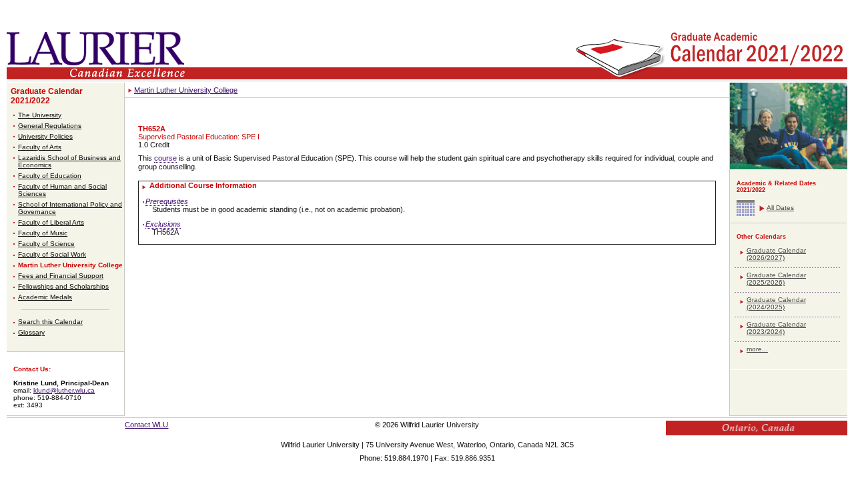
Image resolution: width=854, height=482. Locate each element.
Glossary (31, 332)
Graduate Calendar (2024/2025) (776, 303)
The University (39, 115)
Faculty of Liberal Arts (51, 222)
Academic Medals (45, 297)
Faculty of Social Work (52, 254)
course (165, 158)
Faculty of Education (49, 175)
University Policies (45, 136)
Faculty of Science (46, 243)
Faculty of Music (42, 233)
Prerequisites (166, 201)
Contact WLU (146, 425)
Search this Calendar (50, 321)
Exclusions (163, 224)
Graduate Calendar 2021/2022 (47, 96)
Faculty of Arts (39, 147)
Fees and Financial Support (60, 275)
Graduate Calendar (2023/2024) (776, 328)
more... (757, 349)
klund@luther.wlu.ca (64, 390)
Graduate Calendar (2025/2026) (776, 278)
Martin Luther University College (70, 265)
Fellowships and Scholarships (63, 286)
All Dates (780, 207)
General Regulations (49, 125)
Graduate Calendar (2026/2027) (776, 254)
